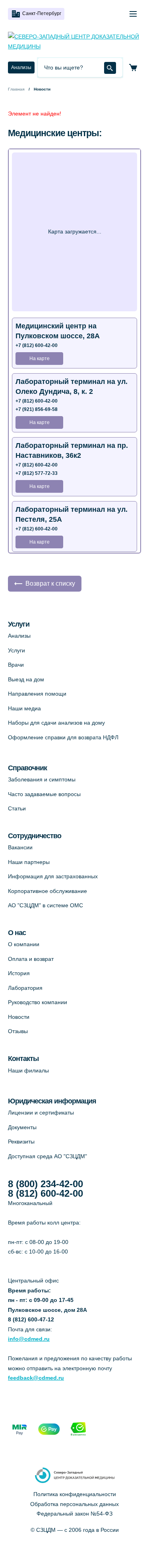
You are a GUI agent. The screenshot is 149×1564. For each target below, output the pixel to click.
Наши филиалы (28, 1070)
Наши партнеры (29, 862)
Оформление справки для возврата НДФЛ (63, 737)
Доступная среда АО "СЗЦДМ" (47, 1156)
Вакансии (20, 847)
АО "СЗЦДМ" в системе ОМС (45, 905)
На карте (39, 358)
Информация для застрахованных (53, 876)
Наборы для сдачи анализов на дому (56, 722)
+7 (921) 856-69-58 (36, 409)
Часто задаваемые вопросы (44, 794)
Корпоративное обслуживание (47, 891)
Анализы (21, 67)
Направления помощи (37, 693)
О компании (23, 944)
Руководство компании (37, 1002)
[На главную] (74, 41)
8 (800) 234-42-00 (45, 1184)
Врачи (16, 664)
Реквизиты (21, 1141)
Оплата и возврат (31, 959)
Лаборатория (25, 988)
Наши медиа (24, 708)
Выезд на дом (26, 679)
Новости (18, 1017)
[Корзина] (133, 67)
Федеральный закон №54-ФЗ (74, 1513)
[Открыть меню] (133, 14)
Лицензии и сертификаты (41, 1112)
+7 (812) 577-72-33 (36, 473)
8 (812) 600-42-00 (45, 1193)
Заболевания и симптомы (41, 779)
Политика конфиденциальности (74, 1494)
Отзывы (18, 1031)
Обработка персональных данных (74, 1504)
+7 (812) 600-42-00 (36, 345)
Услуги (16, 650)
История (19, 973)
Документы (22, 1127)
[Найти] (110, 68)
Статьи (17, 808)
